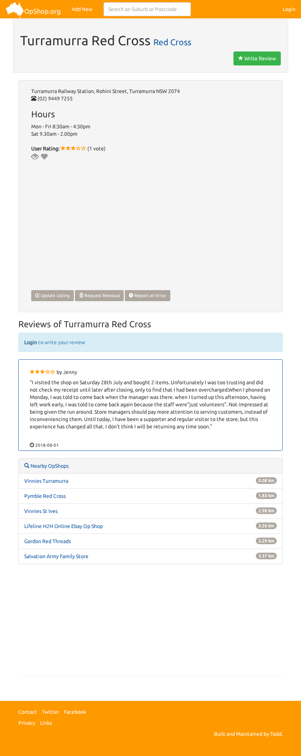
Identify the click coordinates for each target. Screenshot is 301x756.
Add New (82, 9)
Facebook (75, 712)
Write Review (259, 58)
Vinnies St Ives (41, 511)
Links (46, 723)
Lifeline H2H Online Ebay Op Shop (63, 526)
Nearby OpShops (49, 466)
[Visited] (35, 156)
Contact (27, 712)
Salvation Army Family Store (56, 556)
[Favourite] (44, 156)
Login (289, 9)
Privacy (26, 723)
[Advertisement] (150, 623)
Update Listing (55, 295)
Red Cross (172, 42)
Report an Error (149, 295)
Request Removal (101, 295)
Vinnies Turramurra (46, 481)
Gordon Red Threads (47, 541)
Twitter (50, 712)
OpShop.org (42, 11)
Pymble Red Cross (45, 496)
